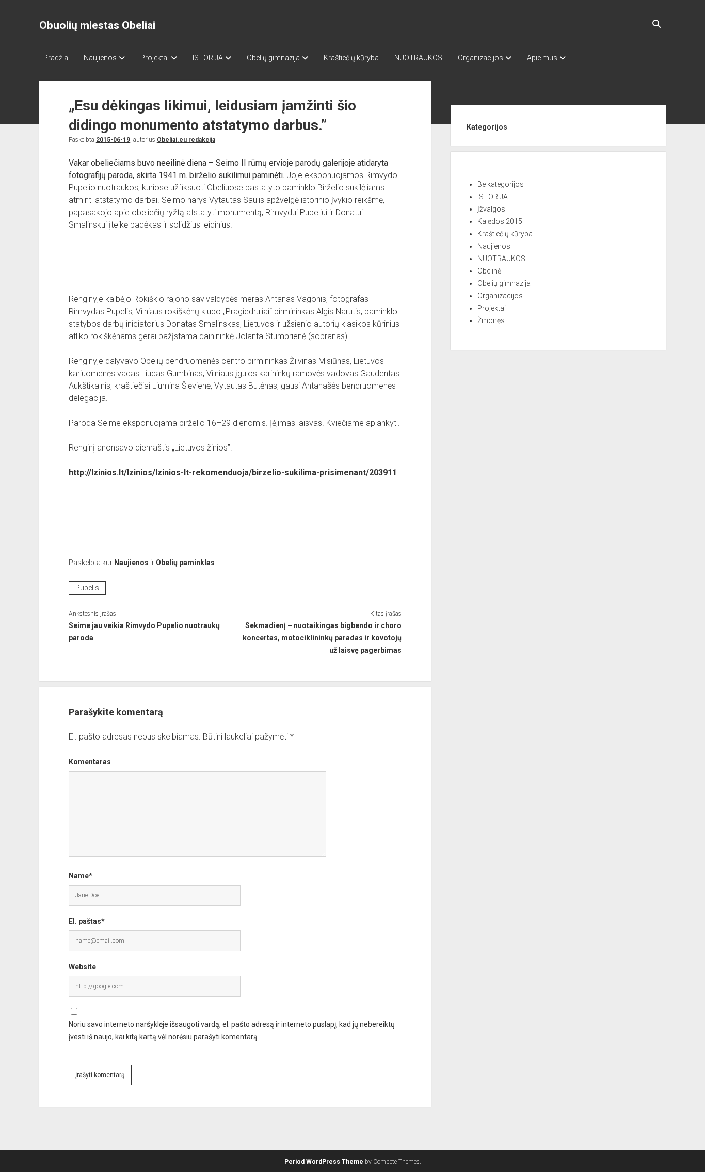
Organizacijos (480, 58)
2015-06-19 (113, 139)
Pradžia (55, 58)
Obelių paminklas (185, 562)
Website (82, 966)
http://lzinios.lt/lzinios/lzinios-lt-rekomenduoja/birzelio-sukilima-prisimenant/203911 (233, 472)
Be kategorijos (500, 184)
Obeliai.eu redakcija (186, 139)
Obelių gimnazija (273, 58)
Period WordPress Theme (323, 1161)
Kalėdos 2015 (499, 221)
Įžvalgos (491, 209)
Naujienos (100, 58)
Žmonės (491, 320)
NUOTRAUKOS (418, 58)
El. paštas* (87, 921)
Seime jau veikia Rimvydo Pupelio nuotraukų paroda (144, 631)
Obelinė (489, 271)
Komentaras (90, 762)
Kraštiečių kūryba (351, 58)
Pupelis (87, 588)
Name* (80, 876)
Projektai (154, 58)
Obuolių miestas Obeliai (97, 25)
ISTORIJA (208, 58)
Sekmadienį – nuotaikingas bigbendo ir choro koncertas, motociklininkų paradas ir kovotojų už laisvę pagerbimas (322, 637)
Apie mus (542, 58)
